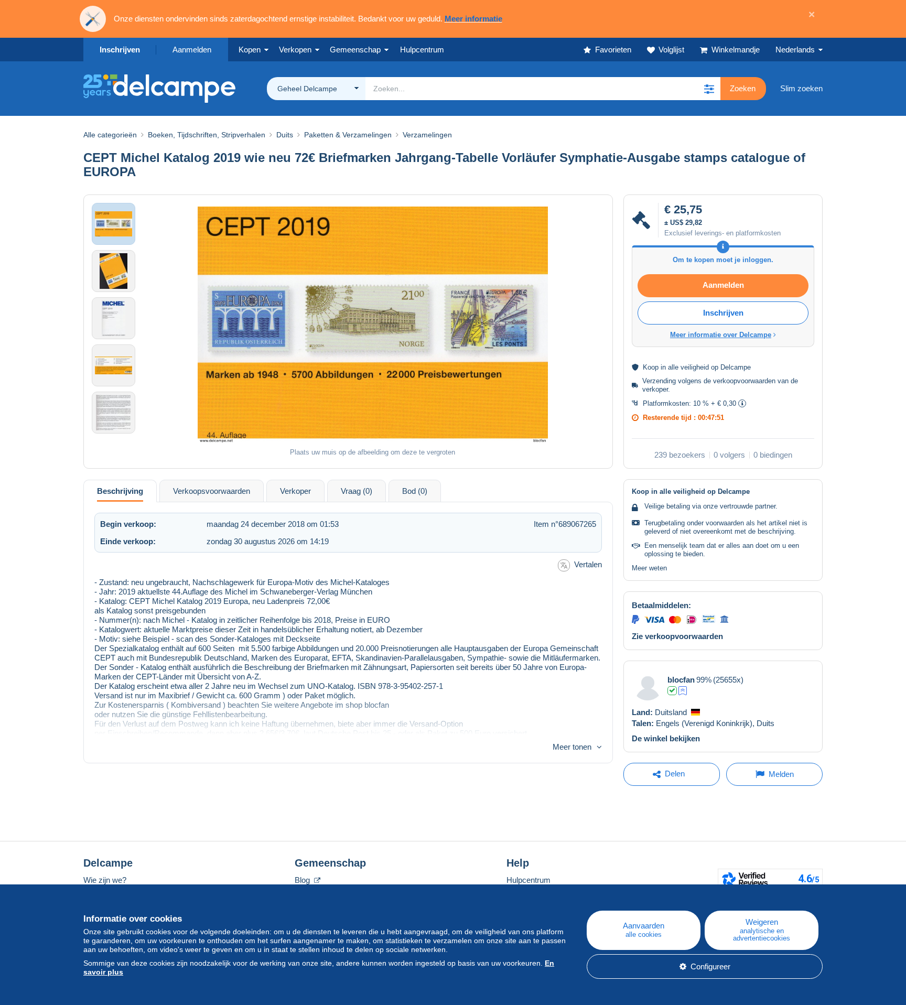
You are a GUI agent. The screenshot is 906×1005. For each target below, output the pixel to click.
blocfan (681, 680)
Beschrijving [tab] (120, 491)
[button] (708, 88)
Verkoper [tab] (295, 491)
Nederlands (795, 49)
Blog (303, 880)
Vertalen (588, 564)
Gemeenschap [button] (355, 49)
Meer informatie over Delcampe (720, 335)
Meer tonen (572, 746)
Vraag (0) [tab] (356, 491)
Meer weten (649, 568)
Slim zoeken (801, 88)
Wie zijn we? (104, 880)
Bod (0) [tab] (414, 491)
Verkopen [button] (295, 49)
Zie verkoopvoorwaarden (677, 636)
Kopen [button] (250, 49)
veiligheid (695, 367)
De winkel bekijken (666, 738)
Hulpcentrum (528, 880)
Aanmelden (191, 49)
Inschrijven (120, 49)
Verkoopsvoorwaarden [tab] (211, 491)
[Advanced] (682, 690)
